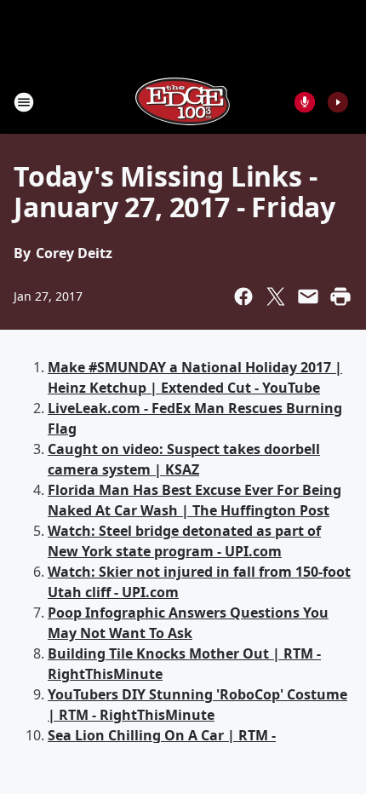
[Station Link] (183, 101)
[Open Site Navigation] (24, 102)
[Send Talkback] (305, 102)
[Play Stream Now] (338, 102)
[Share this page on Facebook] (243, 296)
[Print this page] (340, 296)
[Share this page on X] (276, 296)
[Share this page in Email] (308, 296)
